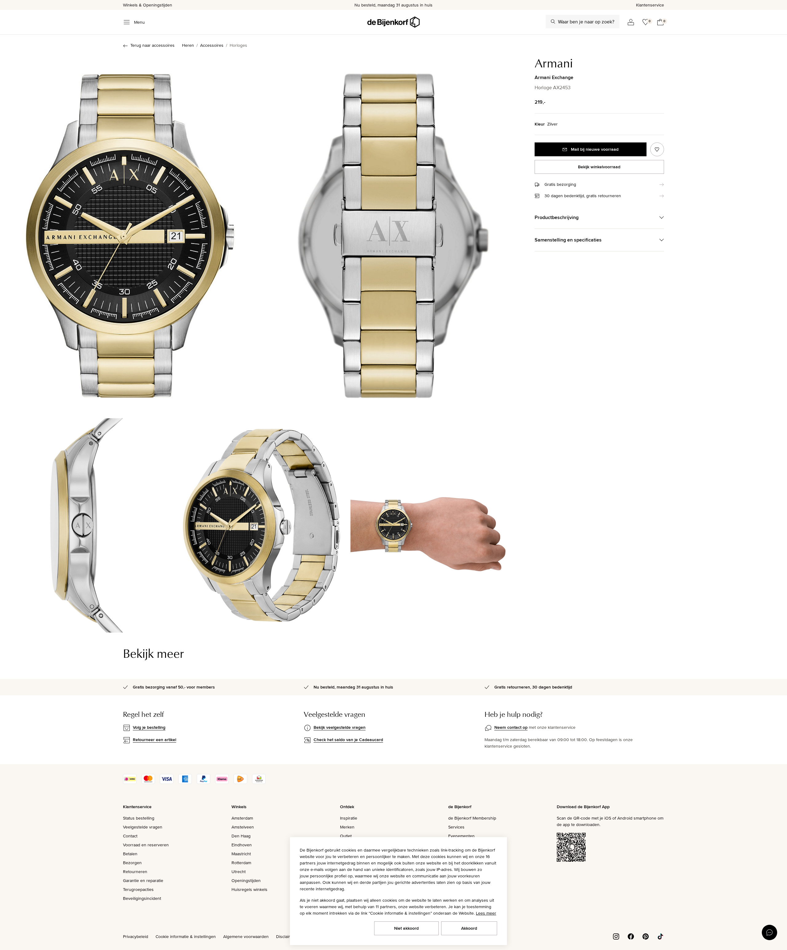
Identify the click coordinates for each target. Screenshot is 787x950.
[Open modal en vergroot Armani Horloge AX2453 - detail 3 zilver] (86, 521)
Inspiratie (348, 818)
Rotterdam (241, 862)
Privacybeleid (135, 936)
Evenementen (461, 835)
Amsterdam (242, 818)
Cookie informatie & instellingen (186, 936)
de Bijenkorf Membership (472, 818)
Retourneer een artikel (154, 739)
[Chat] (769, 932)
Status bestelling (138, 818)
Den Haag (241, 835)
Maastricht (241, 853)
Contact (130, 835)
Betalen (130, 853)
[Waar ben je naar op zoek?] (553, 21)
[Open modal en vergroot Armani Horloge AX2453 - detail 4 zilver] (261, 521)
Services (456, 826)
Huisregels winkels (249, 889)
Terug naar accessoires (152, 45)
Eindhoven (241, 844)
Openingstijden (246, 880)
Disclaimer (286, 936)
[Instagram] (616, 936)
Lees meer (486, 913)
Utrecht (238, 871)
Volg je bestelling (149, 727)
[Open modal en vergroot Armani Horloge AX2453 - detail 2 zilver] (393, 230)
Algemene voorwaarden (246, 936)
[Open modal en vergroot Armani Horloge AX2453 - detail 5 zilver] (436, 521)
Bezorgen (132, 862)
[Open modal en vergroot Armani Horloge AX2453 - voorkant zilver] (130, 230)
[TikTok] (660, 936)
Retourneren (135, 871)
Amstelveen (242, 826)
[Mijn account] (631, 22)
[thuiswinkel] (259, 782)
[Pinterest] (645, 936)
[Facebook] (631, 936)
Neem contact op (511, 727)
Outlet (346, 835)
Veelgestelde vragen (142, 826)
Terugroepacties (138, 889)
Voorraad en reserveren (146, 844)
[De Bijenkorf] (393, 22)
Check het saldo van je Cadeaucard (348, 739)
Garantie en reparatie (143, 880)
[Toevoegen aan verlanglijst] (657, 149)
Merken (347, 826)
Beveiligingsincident (142, 898)
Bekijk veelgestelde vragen (340, 727)
